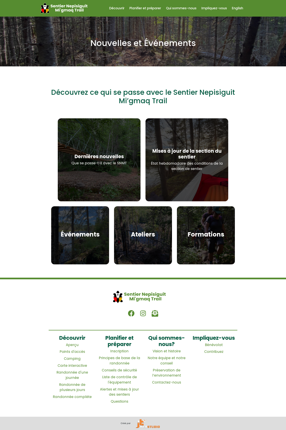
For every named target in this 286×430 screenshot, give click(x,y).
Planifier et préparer (145, 8)
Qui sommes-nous (181, 8)
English (237, 8)
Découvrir (116, 8)
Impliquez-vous (214, 8)
